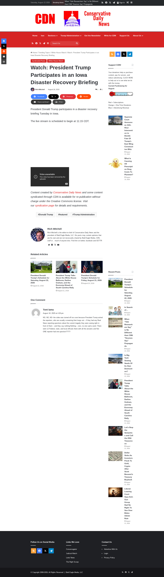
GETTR (99, 243)
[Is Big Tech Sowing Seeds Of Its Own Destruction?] (115, 361)
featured (63, 217)
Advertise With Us (110, 552)
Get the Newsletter (92, 38)
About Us (137, 38)
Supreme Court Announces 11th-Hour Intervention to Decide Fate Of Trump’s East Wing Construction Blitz (128, 136)
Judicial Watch (71, 556)
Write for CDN (110, 38)
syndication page (44, 208)
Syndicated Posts (38, 64)
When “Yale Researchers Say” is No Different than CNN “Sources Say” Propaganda (128, 335)
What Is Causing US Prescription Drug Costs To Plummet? (128, 169)
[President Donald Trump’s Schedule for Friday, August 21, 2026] (92, 270)
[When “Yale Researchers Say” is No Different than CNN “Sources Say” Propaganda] (115, 325)
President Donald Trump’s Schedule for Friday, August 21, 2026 (91, 280)
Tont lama (48, 312)
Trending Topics (44, 55)
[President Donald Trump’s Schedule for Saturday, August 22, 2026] (41, 270)
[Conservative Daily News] (74, 21)
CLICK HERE (128, 81)
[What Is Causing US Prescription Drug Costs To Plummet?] (115, 166)
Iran (42, 38)
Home (34, 38)
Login (106, 556)
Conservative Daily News (67, 195)
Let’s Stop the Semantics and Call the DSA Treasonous (128, 438)
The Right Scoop (72, 565)
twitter (82, 243)
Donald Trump (46, 217)
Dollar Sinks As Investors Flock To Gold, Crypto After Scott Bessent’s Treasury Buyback (128, 468)
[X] (55, 247)
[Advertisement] (120, 228)
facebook (89, 243)
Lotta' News (70, 560)
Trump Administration (70, 38)
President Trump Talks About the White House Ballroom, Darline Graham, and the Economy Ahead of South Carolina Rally (75, 4)
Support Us (124, 38)
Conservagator (71, 552)
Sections (52, 38)
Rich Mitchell (40, 92)
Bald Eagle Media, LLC (74, 575)
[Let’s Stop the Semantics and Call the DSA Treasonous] (115, 434)
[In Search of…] (115, 313)
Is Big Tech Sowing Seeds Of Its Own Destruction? (128, 366)
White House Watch (58, 55)
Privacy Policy (109, 560)
